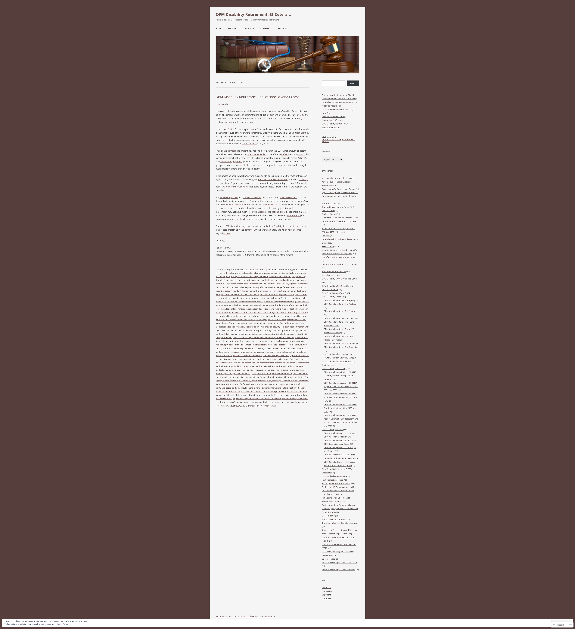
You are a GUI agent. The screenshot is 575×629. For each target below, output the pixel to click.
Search (353, 83)
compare (232, 150)
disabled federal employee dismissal (277, 294)
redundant (301, 132)
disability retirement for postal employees (240, 294)
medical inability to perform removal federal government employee (263, 337)
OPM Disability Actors (331, 296)
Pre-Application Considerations (336, 483)
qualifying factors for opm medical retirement (271, 373)
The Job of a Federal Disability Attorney (339, 523)
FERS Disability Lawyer (237, 226)
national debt (278, 211)
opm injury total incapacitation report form (275, 359)
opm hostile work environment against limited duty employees (261, 355)
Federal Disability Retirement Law (282, 226)
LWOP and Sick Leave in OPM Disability (339, 264)
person (283, 165)
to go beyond (231, 122)
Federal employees (229, 197)
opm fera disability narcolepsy (239, 352)
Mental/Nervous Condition (334, 271)
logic (302, 114)
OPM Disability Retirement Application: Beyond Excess (257, 96)
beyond (250, 175)
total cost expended (256, 154)
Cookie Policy (62, 624)
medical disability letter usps (281, 334)
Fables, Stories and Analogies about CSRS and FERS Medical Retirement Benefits (338, 232)
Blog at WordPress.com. (226, 616)
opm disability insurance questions (270, 344)
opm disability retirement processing (247, 348)
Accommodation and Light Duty (336, 178)
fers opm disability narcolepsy (294, 312)
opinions (274, 114)
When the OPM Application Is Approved (339, 562)
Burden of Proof (329, 203)
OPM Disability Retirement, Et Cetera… (253, 14)
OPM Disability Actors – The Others (339, 343)
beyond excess (270, 204)
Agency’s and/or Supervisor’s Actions (338, 189)
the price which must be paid (236, 186)
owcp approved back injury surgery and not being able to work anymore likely (259, 366)
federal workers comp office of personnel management (254, 312)
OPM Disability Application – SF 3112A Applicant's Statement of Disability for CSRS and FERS (341, 386)
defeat (284, 154)
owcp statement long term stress (246, 370)
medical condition (288, 197)
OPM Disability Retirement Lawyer (261, 405)
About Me (231, 28)
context (229, 140)
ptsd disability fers (241, 373)
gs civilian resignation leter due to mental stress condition (275, 316)
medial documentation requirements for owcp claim (244, 334)
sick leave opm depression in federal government (263, 391)
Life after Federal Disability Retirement (339, 257)
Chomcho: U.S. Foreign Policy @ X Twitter (338, 140)
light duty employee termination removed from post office (242, 330)
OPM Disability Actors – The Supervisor (341, 347)
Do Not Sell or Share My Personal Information (256, 616)
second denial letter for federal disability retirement (244, 384)
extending (295, 201)
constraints (256, 132)
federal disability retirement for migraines (282, 301)
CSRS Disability (328, 210)
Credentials (282, 28)
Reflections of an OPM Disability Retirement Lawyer (261, 269)
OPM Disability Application (333, 368)
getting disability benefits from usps (232, 316)
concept (223, 211)
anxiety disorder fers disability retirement (249, 276)
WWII (301, 154)
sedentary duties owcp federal (283, 384)
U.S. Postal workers (252, 197)
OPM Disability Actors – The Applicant (340, 304)
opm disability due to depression (239, 344)
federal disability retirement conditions (245, 301)
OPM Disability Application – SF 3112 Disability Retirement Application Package (340, 376)
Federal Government (236, 204)
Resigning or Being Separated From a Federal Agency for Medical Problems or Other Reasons (340, 508)
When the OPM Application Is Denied (338, 569)
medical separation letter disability (266, 341)
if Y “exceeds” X (249, 143)
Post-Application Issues (332, 479)
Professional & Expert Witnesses (337, 487)
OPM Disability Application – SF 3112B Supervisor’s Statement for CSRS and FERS (340, 397)
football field (242, 165)
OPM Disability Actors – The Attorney (340, 311)
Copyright (265, 28)
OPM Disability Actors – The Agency (339, 300)
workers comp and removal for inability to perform (258, 398)
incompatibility (294, 215)
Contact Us (248, 28)
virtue (256, 111)
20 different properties (231, 161)
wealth (261, 211)
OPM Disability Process (332, 429)
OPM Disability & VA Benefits (335, 293)
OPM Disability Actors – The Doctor (339, 318)
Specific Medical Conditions (334, 519)
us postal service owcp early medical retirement (263, 395)
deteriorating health (236, 219)
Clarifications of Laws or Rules (335, 207)
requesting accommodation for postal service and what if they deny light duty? (270, 377)
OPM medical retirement (244, 362)
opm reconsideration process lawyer (272, 362)
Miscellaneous (328, 275)
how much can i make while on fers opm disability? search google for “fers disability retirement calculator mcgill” (261, 320)
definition (229, 129)
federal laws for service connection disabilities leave (250, 308)
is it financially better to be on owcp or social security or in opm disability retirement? (270, 326)
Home (218, 28)
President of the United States (272, 179)
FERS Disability (328, 246)
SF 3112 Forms (328, 515)
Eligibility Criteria (329, 214)
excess (226, 233)
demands (249, 229)
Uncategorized (328, 558)
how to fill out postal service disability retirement (244, 323)
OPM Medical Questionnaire (334, 476)
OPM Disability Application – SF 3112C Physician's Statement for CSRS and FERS (340, 408)
